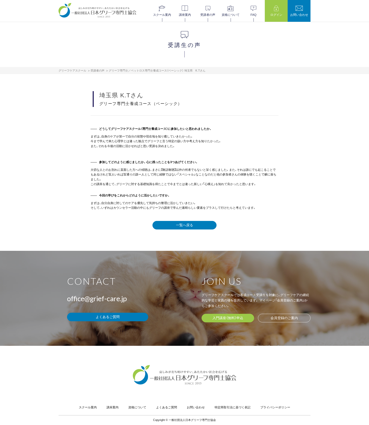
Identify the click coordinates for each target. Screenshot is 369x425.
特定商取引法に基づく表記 (232, 407)
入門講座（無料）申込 (227, 318)
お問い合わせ (196, 407)
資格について (137, 407)
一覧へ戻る (184, 225)
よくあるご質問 (108, 317)
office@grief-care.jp (97, 298)
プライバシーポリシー (275, 407)
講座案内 (113, 407)
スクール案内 (88, 407)
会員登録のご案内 (284, 318)
